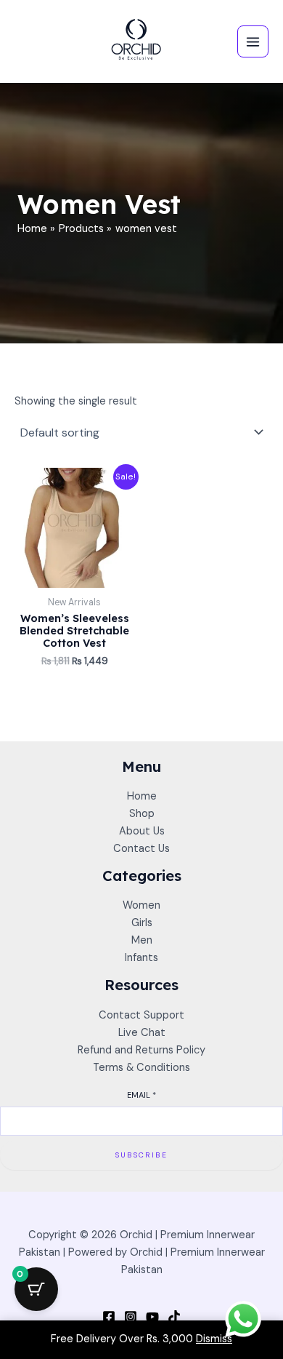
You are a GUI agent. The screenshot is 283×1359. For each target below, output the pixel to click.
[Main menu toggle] (252, 41)
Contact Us (141, 849)
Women (141, 905)
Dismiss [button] (214, 1339)
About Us (142, 831)
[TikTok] (174, 1316)
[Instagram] (130, 1316)
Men (141, 940)
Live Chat (141, 1033)
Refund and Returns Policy (141, 1050)
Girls (141, 923)
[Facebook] (108, 1316)
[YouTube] (152, 1316)
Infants (141, 958)
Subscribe (141, 1155)
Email (141, 1095)
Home (142, 796)
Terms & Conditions (141, 1068)
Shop (142, 814)
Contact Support (141, 1015)
